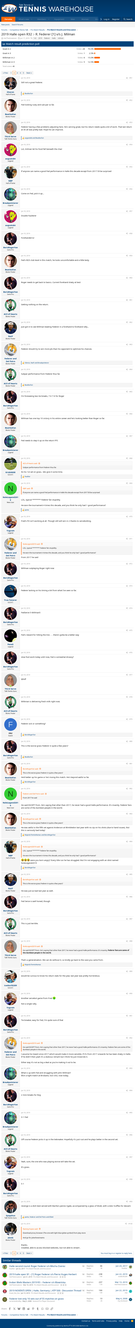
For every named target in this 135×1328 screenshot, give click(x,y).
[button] (31, 19)
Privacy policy (111, 1321)
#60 (130, 278)
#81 (130, 763)
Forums (8, 19)
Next (28, 73)
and (34, 138)
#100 (130, 1224)
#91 (130, 1016)
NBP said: (26, 488)
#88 (130, 941)
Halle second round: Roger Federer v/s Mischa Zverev (37, 1266)
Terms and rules (98, 1321)
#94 (130, 1090)
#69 (130, 483)
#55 (130, 167)
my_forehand (122, 1301)
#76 (130, 652)
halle (54, 38)
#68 (130, 458)
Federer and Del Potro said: (33, 794)
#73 (130, 586)
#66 (130, 414)
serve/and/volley (15, 1301)
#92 (130, 1038)
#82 (130, 788)
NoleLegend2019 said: (31, 544)
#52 (130, 100)
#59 (130, 256)
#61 (130, 300)
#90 (130, 993)
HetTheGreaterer (10, 38)
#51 (130, 78)
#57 (130, 211)
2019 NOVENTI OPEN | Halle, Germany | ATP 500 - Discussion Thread (45, 1290)
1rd (35, 38)
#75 (130, 630)
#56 (130, 189)
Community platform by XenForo (67, 1326)
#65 (130, 392)
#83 (130, 814)
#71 (130, 539)
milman (60, 38)
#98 (130, 1179)
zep (126, 1293)
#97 (130, 1157)
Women (85, 19)
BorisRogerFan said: (30, 769)
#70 (130, 516)
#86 (130, 897)
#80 (130, 741)
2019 (40, 38)
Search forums (17, 24)
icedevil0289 (122, 1276)
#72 (130, 564)
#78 (130, 697)
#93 (130, 1068)
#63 (130, 344)
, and (37, 363)
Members (41, 19)
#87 (130, 919)
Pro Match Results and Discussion (38, 1269)
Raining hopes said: (30, 1229)
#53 (130, 122)
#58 (130, 233)
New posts (5, 24)
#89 (130, 971)
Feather (12, 1269)
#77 (130, 675)
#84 (130, 841)
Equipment (59, 19)
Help (120, 1321)
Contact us (86, 1321)
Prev (6, 73)
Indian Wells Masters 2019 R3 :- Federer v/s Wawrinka (37, 1282)
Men (73, 19)
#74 (130, 608)
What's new (24, 19)
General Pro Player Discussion (44, 1301)
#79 (130, 719)
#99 (130, 1201)
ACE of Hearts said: (30, 463)
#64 (130, 369)
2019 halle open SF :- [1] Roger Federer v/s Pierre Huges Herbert (43, 1274)
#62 (130, 322)
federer (47, 38)
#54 (130, 144)
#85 (130, 874)
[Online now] (10, 133)
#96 (130, 1135)
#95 (130, 1112)
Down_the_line (14, 1293)
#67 (130, 436)
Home (126, 1321)
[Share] (127, 78)
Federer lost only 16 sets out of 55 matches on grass (36, 1298)
